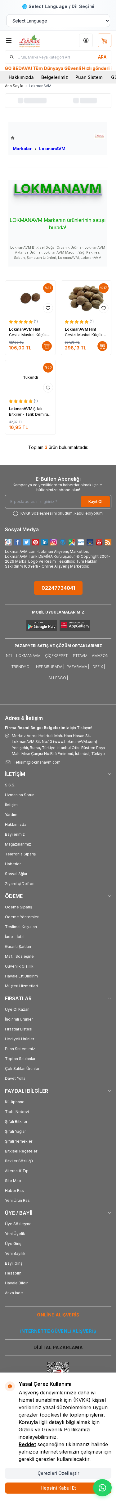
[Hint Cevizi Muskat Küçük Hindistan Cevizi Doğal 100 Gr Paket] (86, 298)
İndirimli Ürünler (19, 1019)
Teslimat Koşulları (21, 926)
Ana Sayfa (14, 86)
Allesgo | (58, 677)
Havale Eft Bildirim (21, 976)
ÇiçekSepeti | (57, 655)
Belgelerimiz (54, 77)
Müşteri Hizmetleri (21, 986)
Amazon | (101, 655)
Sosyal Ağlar (16, 873)
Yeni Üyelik (15, 1233)
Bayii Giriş (13, 1263)
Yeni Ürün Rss (17, 1200)
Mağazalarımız (18, 844)
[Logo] (36, 40)
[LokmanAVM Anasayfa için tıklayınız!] (38, 138)
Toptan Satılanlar (20, 1058)
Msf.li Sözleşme (19, 956)
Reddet (27, 1444)
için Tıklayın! (48, 727)
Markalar (23, 148)
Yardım (11, 814)
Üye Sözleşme (18, 1224)
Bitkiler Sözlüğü (19, 1161)
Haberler (13, 864)
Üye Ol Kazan (17, 1009)
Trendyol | (22, 666)
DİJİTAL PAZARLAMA (58, 1347)
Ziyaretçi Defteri (19, 883)
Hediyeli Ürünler (19, 1039)
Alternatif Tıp (17, 1171)
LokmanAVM (51, 148)
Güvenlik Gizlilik (19, 966)
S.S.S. (10, 785)
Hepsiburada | (50, 666)
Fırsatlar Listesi (18, 1029)
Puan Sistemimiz (20, 1048)
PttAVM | (81, 655)
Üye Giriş (13, 1243)
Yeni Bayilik (15, 1253)
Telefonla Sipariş (20, 854)
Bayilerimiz (15, 834)
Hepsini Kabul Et (58, 1488)
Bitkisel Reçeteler (21, 1151)
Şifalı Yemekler (18, 1141)
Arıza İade (14, 1293)
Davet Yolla (15, 1078)
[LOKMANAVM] (99, 136)
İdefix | (98, 666)
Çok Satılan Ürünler (22, 1068)
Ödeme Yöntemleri (22, 917)
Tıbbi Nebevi (17, 1111)
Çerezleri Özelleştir (58, 1473)
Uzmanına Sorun (19, 795)
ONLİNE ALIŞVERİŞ (58, 1314)
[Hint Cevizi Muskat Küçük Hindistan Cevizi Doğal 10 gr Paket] (30, 298)
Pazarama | (78, 666)
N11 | (10, 655)
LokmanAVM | (29, 655)
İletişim (11, 804)
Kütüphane (15, 1101)
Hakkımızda (21, 77)
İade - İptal (15, 936)
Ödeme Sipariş (18, 907)
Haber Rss (14, 1190)
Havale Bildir (16, 1283)
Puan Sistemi (89, 77)
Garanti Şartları (18, 946)
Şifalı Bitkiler (16, 1121)
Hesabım (13, 1273)
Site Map (13, 1180)
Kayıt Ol (95, 501)
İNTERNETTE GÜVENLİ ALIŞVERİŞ (58, 1331)
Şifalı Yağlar (15, 1131)
